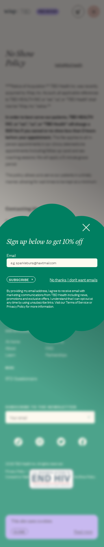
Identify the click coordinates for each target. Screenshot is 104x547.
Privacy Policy (16, 306)
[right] (86, 228)
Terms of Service (77, 302)
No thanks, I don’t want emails (73, 279)
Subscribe (19, 279)
